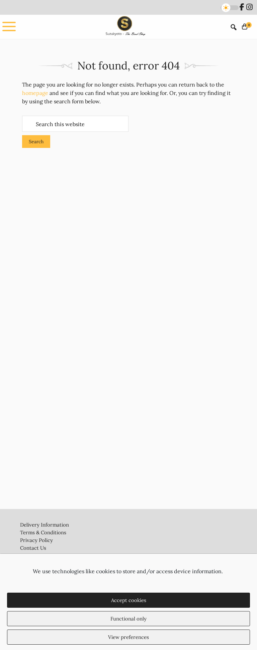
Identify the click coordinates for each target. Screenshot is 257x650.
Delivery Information (44, 525)
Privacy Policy (36, 540)
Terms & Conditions (43, 532)
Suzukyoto (124, 27)
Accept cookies (128, 600)
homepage (35, 93)
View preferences (128, 637)
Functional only (128, 618)
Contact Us (33, 548)
